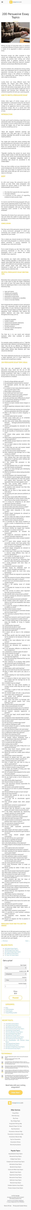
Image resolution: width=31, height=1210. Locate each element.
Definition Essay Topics (15, 1180)
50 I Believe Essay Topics (12, 953)
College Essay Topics (15, 1159)
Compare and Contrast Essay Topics (15, 1161)
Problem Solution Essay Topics (15, 1185)
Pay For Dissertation (15, 1139)
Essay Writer (15, 1113)
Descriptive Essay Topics (15, 1177)
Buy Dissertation (15, 1129)
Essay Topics (8, 1011)
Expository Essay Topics (15, 1175)
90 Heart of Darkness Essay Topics (15, 1047)
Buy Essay (15, 1118)
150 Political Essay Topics (12, 1030)
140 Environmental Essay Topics (14, 1037)
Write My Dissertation (15, 1144)
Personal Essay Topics (15, 1182)
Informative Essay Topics (15, 1164)
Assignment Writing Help (15, 1123)
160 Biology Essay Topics (12, 950)
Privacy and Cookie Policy (20, 1206)
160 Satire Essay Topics (11, 948)
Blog (6, 1008)
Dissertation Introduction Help (15, 1134)
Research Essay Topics (15, 1172)
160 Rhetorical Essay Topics (13, 1027)
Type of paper (23, 965)
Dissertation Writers (15, 1142)
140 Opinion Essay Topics (12, 1035)
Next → (27, 941)
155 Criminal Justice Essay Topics (14, 1028)
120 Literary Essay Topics (12, 1043)
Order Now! (15, 1092)
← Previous (4, 941)
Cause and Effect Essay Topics (15, 1169)
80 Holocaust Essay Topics (12, 1048)
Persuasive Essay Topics (15, 1156)
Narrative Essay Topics (15, 1167)
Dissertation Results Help (15, 1136)
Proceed (15, 998)
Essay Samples (9, 1009)
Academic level (22, 971)
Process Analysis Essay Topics (15, 1188)
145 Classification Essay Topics (14, 1032)
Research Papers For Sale (15, 1126)
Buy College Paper (15, 1121)
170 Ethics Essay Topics (12, 1023)
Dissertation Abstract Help (15, 1131)
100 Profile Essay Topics (12, 1045)
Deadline (24, 977)
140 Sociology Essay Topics (13, 1033)
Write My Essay (15, 1115)
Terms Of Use (7, 1206)
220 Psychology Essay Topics (13, 952)
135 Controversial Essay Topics (14, 1038)
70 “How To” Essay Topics (12, 955)
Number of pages (22, 983)
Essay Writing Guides (11, 1012)
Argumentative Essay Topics (15, 1153)
